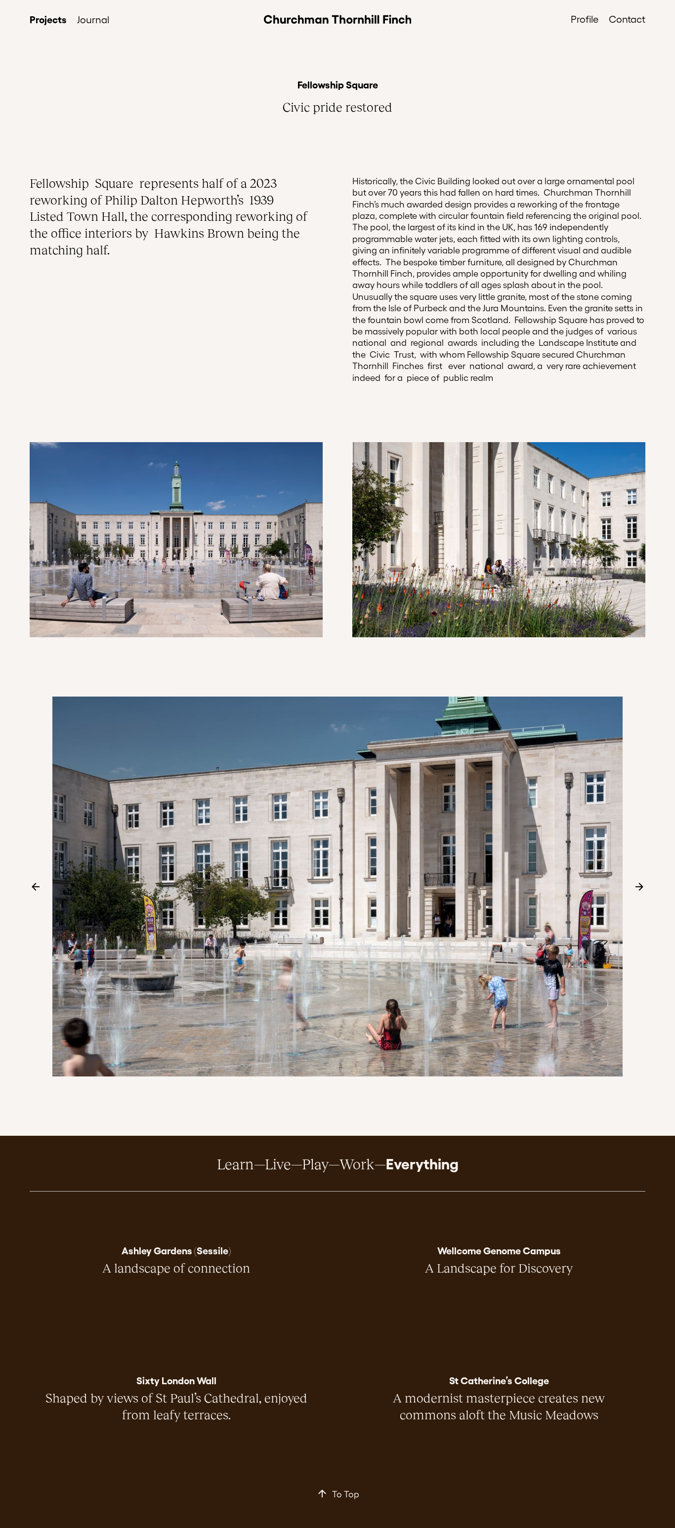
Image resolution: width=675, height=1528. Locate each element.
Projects (48, 19)
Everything (422, 1163)
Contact (627, 19)
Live (278, 1163)
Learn (235, 1163)
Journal (93, 19)
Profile (584, 19)
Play (315, 1163)
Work (357, 1163)
